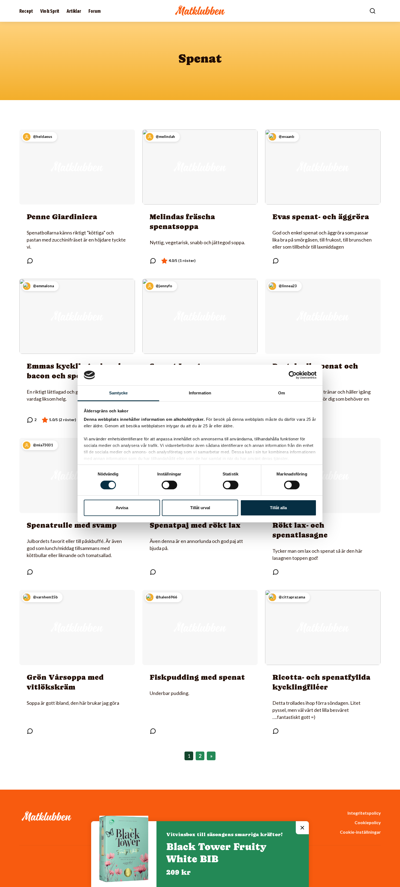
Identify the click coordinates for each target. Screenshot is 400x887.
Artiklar (74, 11)
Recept (26, 11)
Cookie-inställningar (360, 832)
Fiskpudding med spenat (197, 677)
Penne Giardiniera (62, 216)
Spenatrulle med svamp (72, 525)
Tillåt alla (278, 507)
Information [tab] (200, 393)
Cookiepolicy (368, 822)
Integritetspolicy (364, 812)
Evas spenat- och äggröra (320, 216)
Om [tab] (281, 393)
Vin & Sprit (49, 11)
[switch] (169, 485)
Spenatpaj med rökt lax (195, 525)
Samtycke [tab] (118, 393)
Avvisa (122, 507)
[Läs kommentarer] (30, 261)
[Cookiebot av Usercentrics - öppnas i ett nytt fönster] (292, 375)
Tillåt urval (200, 507)
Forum (94, 11)
